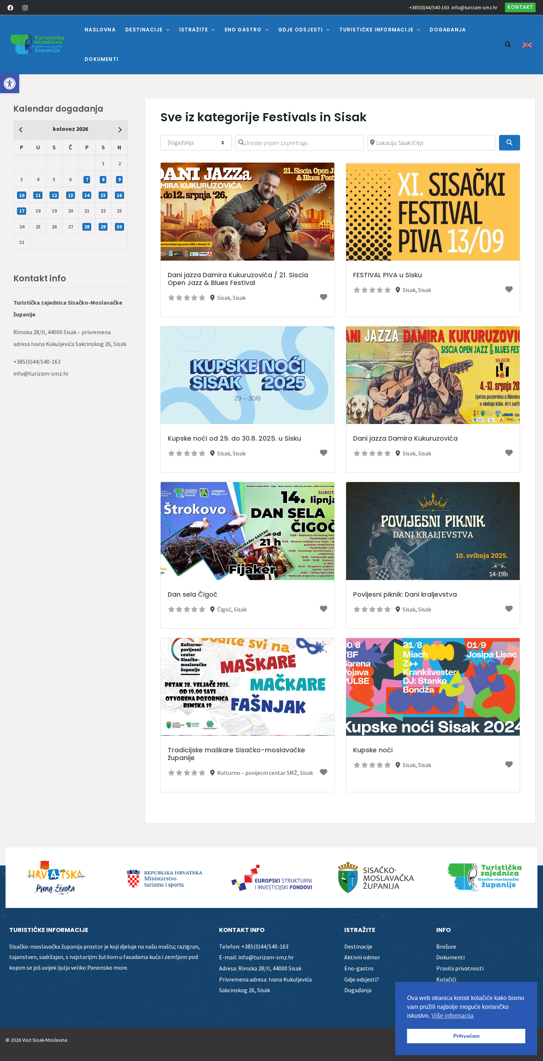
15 (103, 195)
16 (119, 195)
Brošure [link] (446, 946)
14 (86, 195)
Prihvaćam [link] (466, 1036)
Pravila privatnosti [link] (460, 968)
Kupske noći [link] (373, 750)
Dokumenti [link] (450, 957)
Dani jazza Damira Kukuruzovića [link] (405, 438)
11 (38, 195)
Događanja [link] (358, 990)
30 (119, 227)
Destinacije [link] (358, 946)
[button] (166, 30)
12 (54, 195)
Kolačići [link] (446, 979)
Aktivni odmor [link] (362, 957)
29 (103, 227)
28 (86, 227)
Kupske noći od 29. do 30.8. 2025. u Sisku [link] (234, 438)
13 (70, 195)
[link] (9, 83)
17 (21, 211)
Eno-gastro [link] (358, 968)
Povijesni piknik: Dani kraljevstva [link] (405, 594)
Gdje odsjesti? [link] (361, 979)
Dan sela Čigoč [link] (193, 594)
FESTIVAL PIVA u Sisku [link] (387, 275)
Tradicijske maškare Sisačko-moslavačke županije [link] (236, 754)
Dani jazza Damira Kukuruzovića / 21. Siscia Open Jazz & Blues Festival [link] (238, 279)
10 (21, 195)
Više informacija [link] (452, 1016)
